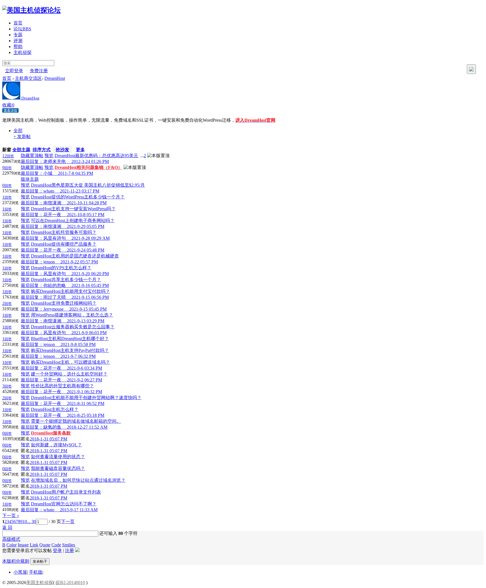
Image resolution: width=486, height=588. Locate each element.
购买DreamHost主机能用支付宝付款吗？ (70, 291)
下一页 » (10, 515)
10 (24, 521)
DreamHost (54, 78)
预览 (48, 155)
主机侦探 (23, 52)
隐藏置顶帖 (32, 155)
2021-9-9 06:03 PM (89, 332)
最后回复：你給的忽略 (46, 285)
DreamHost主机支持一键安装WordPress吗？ (73, 208)
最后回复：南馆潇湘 (44, 202)
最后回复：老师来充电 (46, 161)
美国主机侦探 (39, 582)
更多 (80, 149)
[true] (471, 69)
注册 (69, 550)
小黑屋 (20, 572)
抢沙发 (62, 149)
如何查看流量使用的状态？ (58, 456)
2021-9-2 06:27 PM (84, 379)
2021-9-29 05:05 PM (85, 226)
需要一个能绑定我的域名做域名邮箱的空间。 (76, 421)
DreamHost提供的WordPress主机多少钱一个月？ (78, 197)
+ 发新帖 (22, 136)
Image (23, 544)
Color (11, 544)
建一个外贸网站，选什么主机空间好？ (69, 374)
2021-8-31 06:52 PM (85, 403)
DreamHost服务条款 (51, 433)
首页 (18, 23)
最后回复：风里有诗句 (46, 238)
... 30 (31, 521)
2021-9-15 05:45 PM (88, 309)
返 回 (7, 527)
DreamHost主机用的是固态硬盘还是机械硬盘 (75, 256)
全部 (18, 130)
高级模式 (11, 539)
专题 (18, 34)
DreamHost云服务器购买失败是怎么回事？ (72, 326)
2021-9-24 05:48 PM (85, 250)
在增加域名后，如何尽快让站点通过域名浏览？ (78, 480)
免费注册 (39, 70)
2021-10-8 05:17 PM (85, 214)
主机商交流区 (28, 78)
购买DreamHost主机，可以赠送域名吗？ (70, 362)
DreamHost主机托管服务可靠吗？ (63, 232)
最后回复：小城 (39, 173)
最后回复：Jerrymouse (45, 309)
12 (8, 155)
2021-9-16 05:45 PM (90, 285)
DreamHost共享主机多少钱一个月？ (66, 279)
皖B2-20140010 (70, 582)
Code (56, 544)
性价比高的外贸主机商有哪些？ (62, 385)
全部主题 (21, 149)
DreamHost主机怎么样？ (54, 409)
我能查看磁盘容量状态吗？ (58, 468)
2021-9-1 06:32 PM (84, 391)
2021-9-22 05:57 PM (79, 261)
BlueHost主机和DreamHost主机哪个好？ (70, 338)
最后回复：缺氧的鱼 (44, 427)
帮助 (18, 46)
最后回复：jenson (40, 261)
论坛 (22, 28)
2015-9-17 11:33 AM (79, 509)
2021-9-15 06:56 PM (90, 297)
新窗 (6, 149)
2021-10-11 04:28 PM (87, 202)
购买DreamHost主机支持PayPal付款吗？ (70, 350)
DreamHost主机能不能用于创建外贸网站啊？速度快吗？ (86, 397)
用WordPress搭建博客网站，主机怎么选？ (72, 315)
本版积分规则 (15, 561)
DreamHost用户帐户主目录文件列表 (66, 492)
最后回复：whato (40, 191)
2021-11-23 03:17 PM (79, 191)
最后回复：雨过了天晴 (46, 297)
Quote (44, 544)
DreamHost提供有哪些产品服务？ (63, 244)
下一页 (68, 521)
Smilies (68, 544)
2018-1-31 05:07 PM (48, 439)
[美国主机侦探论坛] (31, 10)
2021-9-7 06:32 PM (78, 356)
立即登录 (14, 70)
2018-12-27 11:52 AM (87, 427)
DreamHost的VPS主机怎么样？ (61, 267)
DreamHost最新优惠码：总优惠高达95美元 (96, 155)
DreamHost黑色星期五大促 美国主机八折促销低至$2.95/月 (88, 185)
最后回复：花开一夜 (44, 214)
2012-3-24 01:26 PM (90, 161)
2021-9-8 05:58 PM (78, 344)
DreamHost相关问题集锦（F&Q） (88, 167)
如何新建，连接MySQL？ (56, 444)
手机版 (35, 572)
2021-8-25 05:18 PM (85, 415)
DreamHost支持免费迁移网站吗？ (63, 303)
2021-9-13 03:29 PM (85, 320)
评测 (18, 40)
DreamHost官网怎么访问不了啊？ (63, 503)
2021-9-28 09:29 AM (90, 238)
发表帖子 (40, 561)
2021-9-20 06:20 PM (90, 273)
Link (34, 544)
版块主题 (30, 179)
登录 (57, 550)
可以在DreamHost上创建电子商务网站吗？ (72, 220)
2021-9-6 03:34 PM (84, 368)
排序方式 (42, 149)
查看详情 (10, 110)
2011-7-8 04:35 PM (75, 173)
